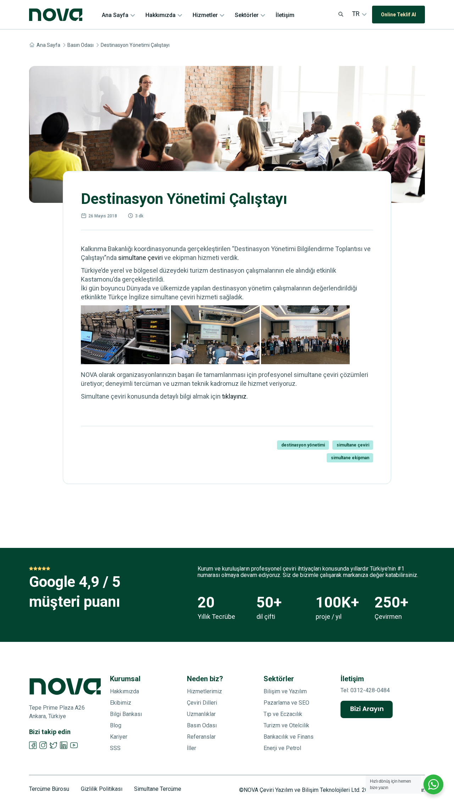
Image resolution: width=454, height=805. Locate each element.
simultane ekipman (350, 457)
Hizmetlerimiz (204, 691)
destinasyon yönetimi (303, 445)
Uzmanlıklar (201, 714)
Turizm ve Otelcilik (286, 725)
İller (191, 748)
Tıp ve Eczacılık (283, 714)
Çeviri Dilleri (202, 702)
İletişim (285, 15)
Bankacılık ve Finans (289, 736)
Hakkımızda (160, 15)
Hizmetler (205, 15)
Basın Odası (80, 45)
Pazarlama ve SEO (286, 702)
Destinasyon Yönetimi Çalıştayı (135, 45)
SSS (115, 748)
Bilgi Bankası (126, 714)
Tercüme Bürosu (49, 789)
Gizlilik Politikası (101, 789)
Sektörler (247, 15)
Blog (115, 725)
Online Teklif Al (398, 14)
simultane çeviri (140, 257)
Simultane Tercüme (157, 789)
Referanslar (201, 736)
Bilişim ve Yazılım (285, 691)
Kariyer (118, 736)
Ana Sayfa (115, 15)
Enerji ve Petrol (282, 748)
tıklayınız (234, 396)
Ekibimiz (120, 702)
